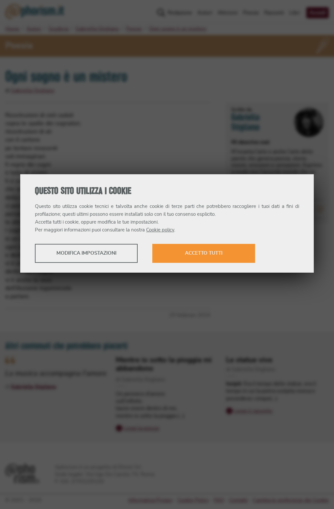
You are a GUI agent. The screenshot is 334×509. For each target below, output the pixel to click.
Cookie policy (160, 230)
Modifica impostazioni (86, 253)
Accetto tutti (203, 253)
